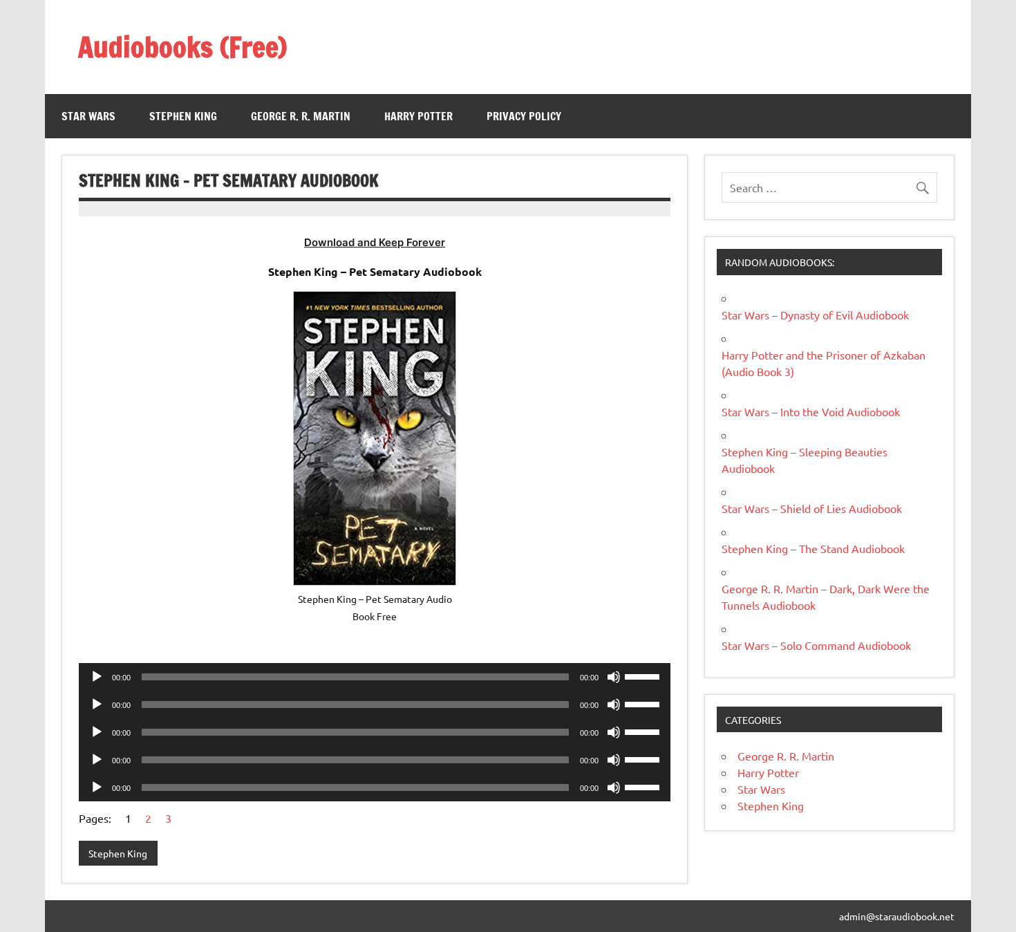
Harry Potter (418, 116)
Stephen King (183, 116)
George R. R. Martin (300, 116)
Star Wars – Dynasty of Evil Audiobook (815, 314)
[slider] (644, 675)
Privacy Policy (524, 116)
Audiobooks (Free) (182, 46)
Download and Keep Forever (374, 242)
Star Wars (88, 116)
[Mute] (614, 677)
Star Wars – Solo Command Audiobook (816, 645)
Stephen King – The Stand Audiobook (813, 548)
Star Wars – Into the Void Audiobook (811, 411)
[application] (374, 677)
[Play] (97, 677)
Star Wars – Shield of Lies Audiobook (812, 508)
